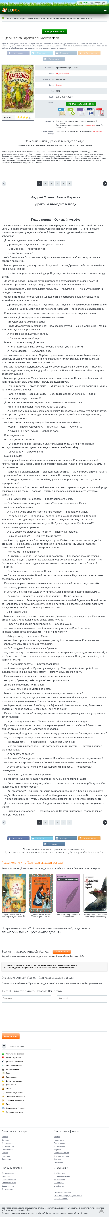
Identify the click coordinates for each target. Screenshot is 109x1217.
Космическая (59, 1146)
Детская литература (14, 1081)
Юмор (8, 1104)
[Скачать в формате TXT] (80, 115)
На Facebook (18, 53)
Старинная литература (15, 1100)
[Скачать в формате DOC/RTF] (90, 115)
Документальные (12, 1069)
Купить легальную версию (81, 104)
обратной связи (81, 1213)
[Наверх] (101, 1211)
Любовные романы (13, 1058)
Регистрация (99, 3)
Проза (8, 1073)
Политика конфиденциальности (68, 1195)
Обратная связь (61, 1199)
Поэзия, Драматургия (14, 1112)
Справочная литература (15, 1096)
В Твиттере (41, 53)
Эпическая (58, 1162)
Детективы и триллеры (15, 1062)
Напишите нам (89, 125)
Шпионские (6, 1159)
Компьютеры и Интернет (15, 1108)
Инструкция (97, 131)
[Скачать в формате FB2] (61, 115)
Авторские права (54, 31)
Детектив (5, 1140)
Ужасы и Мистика (61, 1156)
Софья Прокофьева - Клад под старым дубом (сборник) (13, 916)
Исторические (8, 1146)
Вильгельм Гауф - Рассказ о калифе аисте (68, 916)
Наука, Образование (14, 1065)
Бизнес (8, 1089)
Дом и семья (11, 1085)
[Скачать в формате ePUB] (71, 115)
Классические (8, 1149)
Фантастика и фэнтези (15, 1054)
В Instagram (64, 53)
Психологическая (61, 1153)
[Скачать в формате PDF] (99, 115)
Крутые (5, 1153)
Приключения (11, 1077)
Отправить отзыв (10, 1036)
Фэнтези (57, 1159)
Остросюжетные (9, 1183)
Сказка (59, 85)
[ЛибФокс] (11, 10)
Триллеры (6, 1156)
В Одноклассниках (91, 53)
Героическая (59, 1140)
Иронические (7, 1143)
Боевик (5, 1137)
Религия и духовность (14, 1093)
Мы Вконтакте (54, 59)
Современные (8, 1186)
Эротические (7, 1189)
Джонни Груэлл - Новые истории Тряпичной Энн (41, 916)
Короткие (6, 1176)
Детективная (59, 1143)
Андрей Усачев (62, 73)
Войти (85, 3)
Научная (57, 1149)
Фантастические (9, 1179)
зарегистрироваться (32, 967)
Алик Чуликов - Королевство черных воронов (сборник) (95, 916)
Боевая (57, 1137)
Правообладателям (62, 1192)
